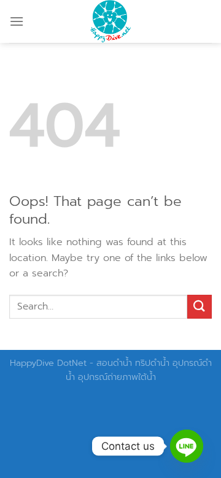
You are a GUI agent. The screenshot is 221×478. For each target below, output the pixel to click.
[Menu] (16, 21)
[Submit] (199, 307)
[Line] (186, 446)
